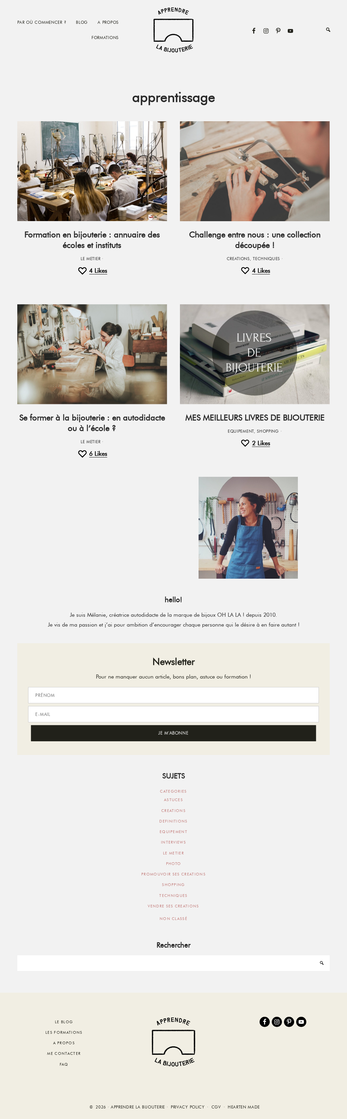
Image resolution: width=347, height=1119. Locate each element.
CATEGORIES (173, 791)
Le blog (64, 1021)
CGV (216, 1107)
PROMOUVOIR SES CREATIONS (173, 874)
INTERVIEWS (173, 842)
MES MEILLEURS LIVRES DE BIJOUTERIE (255, 417)
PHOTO (173, 863)
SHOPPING (268, 431)
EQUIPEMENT (241, 431)
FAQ (64, 1064)
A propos (64, 1043)
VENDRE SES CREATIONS (173, 906)
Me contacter (64, 1053)
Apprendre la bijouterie (173, 30)
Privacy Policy (188, 1107)
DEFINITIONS (173, 821)
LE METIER (90, 258)
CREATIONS (238, 258)
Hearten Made (244, 1107)
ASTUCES (173, 799)
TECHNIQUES (266, 258)
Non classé (173, 918)
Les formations (63, 1032)
